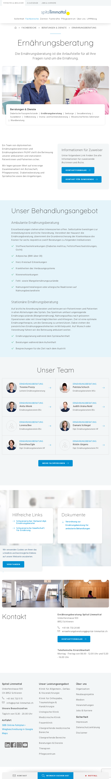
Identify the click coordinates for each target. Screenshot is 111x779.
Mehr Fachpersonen (53, 463)
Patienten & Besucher (13, 3)
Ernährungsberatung (51, 113)
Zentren (44, 18)
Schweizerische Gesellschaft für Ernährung (30, 529)
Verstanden (13, 564)
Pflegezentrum (68, 18)
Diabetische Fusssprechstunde (24, 113)
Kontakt (22, 775)
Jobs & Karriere (48, 3)
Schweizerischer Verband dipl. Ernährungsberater (31, 522)
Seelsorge (69, 113)
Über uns (81, 18)
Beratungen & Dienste (54, 28)
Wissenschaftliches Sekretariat (85, 117)
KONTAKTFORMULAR (72, 639)
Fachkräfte (54, 18)
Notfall (91, 775)
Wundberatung (17, 120)
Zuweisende (32, 3)
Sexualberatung (84, 113)
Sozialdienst (15, 117)
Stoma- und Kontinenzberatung (53, 117)
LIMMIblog (92, 18)
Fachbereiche (32, 18)
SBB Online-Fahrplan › (14, 725)
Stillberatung (30, 117)
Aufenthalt (19, 18)
